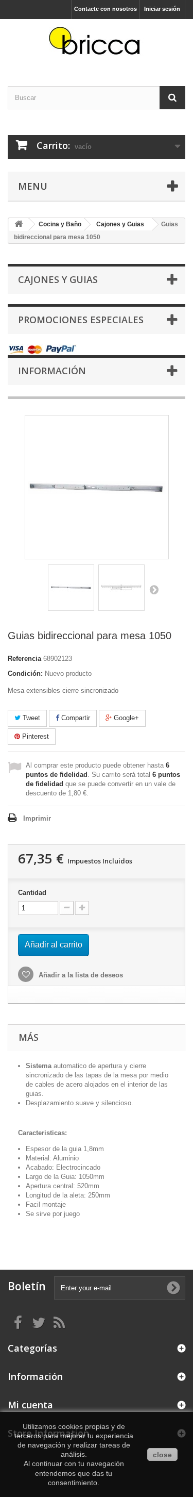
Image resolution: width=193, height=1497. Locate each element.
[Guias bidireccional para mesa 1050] (71, 587)
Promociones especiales (81, 319)
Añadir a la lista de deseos (80, 975)
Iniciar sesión (162, 9)
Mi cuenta (30, 1405)
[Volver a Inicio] (18, 224)
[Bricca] (96, 43)
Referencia (24, 658)
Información (52, 370)
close (162, 1455)
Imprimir (37, 818)
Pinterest (34, 736)
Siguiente (154, 589)
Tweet (30, 718)
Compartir (74, 718)
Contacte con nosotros (105, 9)
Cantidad (32, 892)
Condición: (25, 673)
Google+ (125, 718)
